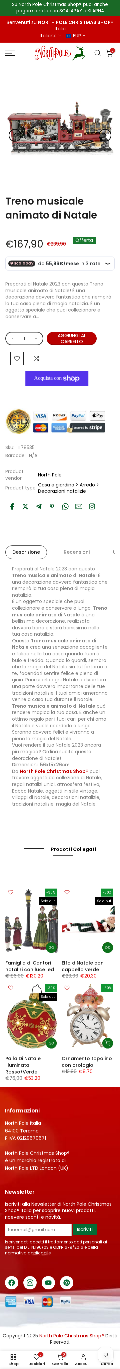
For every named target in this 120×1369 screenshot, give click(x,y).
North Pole (50, 474)
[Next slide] (105, 135)
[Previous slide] (15, 135)
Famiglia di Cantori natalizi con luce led (29, 966)
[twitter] (25, 506)
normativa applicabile (28, 1253)
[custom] (92, 506)
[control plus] (37, 338)
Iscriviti (85, 1229)
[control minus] (11, 338)
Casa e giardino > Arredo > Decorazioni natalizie (68, 488)
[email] (78, 506)
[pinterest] (52, 506)
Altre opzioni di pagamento (60, 393)
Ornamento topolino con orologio (87, 1061)
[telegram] (38, 506)
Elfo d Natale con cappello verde (83, 966)
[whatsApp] (65, 506)
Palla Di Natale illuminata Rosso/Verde (23, 1065)
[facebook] (12, 506)
